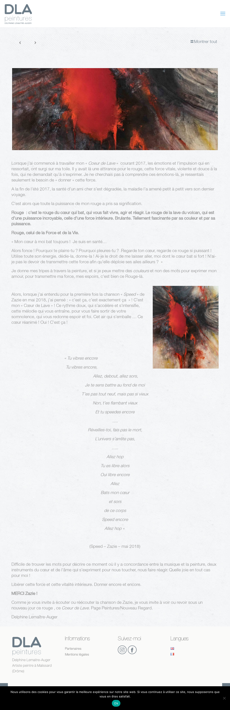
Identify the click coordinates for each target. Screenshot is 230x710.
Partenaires (73, 648)
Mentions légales (77, 654)
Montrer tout (205, 41)
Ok (116, 703)
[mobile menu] (223, 13)
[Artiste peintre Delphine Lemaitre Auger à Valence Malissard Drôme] (18, 13)
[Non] (224, 698)
